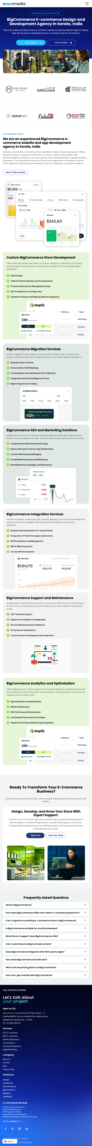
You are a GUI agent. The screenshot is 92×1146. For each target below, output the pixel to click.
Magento (7, 1093)
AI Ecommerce (9, 1043)
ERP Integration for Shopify (12, 1112)
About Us (7, 1059)
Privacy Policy (9, 1069)
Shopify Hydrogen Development (14, 1107)
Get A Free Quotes (15, 172)
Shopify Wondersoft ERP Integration (15, 1114)
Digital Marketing (10, 1049)
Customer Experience (12, 1046)
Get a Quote (30, 42)
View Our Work (61, 42)
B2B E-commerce (10, 1036)
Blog (5, 1066)
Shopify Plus (8, 1083)
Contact (6, 1062)
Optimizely (7, 1096)
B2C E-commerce (10, 1032)
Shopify (6, 1079)
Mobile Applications (11, 1039)
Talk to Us (35, 835)
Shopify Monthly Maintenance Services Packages (20, 1117)
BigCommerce (9, 1090)
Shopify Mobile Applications (12, 1109)
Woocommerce (9, 1086)
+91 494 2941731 (13, 1023)
